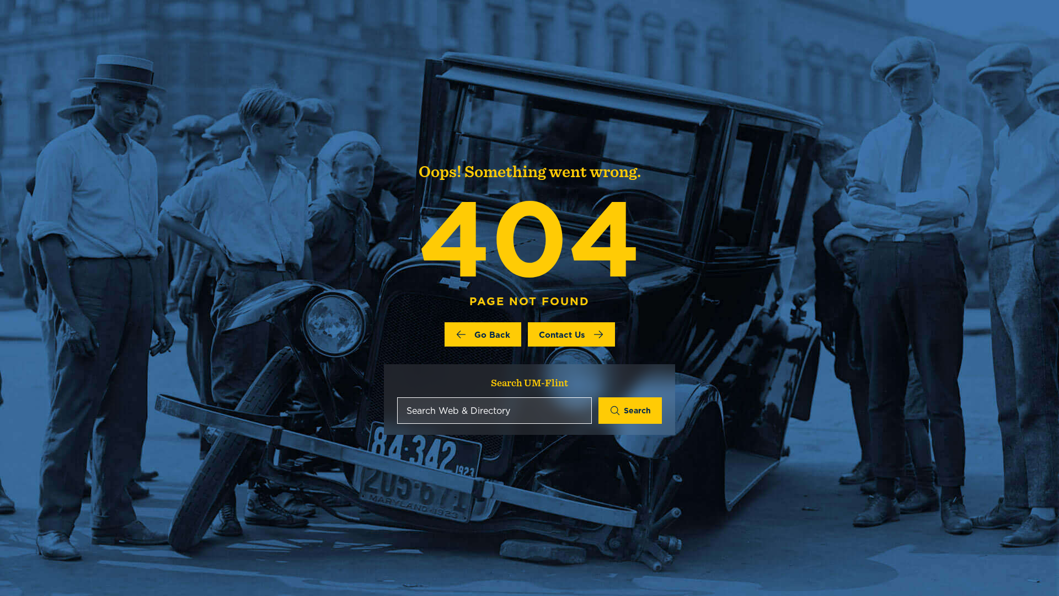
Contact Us (562, 334)
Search (637, 410)
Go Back (492, 334)
